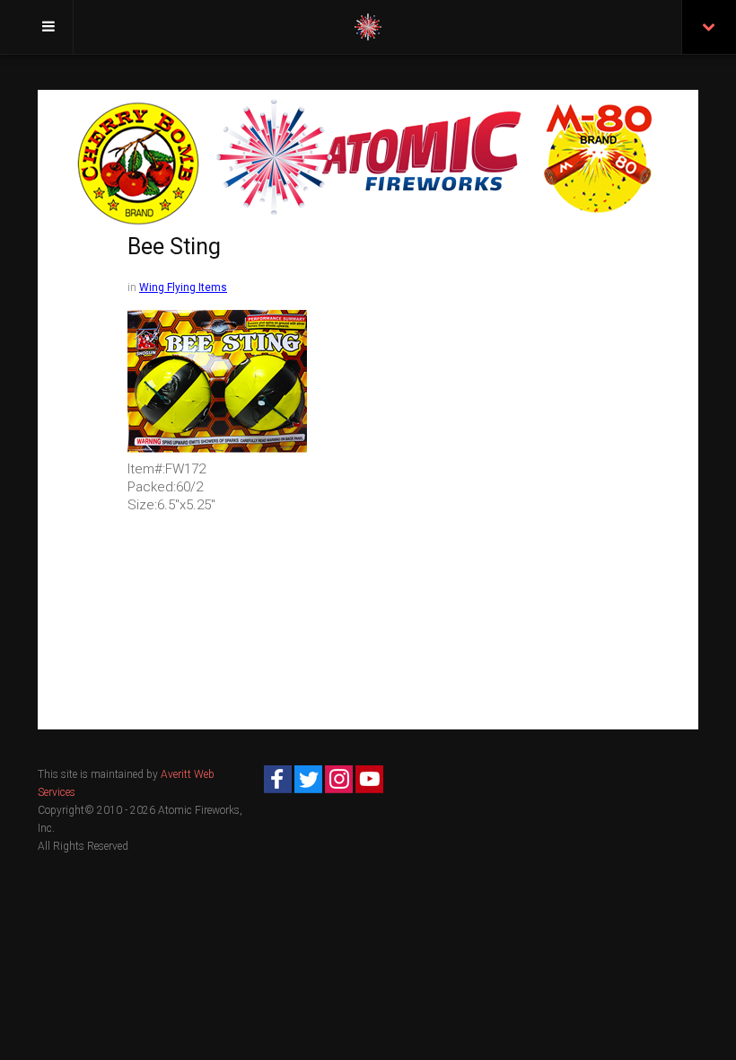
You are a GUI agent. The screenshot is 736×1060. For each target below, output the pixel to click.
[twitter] (308, 779)
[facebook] (278, 779)
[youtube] (369, 779)
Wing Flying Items (183, 287)
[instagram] (339, 779)
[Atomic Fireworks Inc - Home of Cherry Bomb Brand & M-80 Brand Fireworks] (368, 26)
